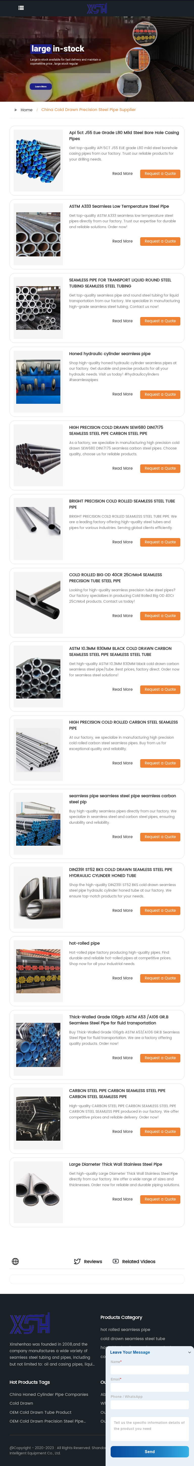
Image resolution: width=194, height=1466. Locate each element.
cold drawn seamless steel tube (133, 1339)
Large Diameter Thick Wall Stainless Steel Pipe (115, 1164)
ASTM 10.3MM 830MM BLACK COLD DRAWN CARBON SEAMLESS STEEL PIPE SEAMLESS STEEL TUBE (120, 651)
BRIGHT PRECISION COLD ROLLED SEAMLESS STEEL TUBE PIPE (122, 504)
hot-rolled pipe (84, 943)
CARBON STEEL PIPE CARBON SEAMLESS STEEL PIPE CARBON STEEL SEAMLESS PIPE (117, 1093)
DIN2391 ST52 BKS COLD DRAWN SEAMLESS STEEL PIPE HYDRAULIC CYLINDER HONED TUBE (120, 872)
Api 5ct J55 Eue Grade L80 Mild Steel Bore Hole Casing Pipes (124, 135)
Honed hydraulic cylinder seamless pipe (110, 354)
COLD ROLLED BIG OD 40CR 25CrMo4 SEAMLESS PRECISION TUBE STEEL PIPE (115, 578)
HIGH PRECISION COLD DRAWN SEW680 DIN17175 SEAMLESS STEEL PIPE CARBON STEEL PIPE (116, 430)
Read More (122, 174)
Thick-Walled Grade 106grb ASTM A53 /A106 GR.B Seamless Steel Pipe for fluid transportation (118, 1020)
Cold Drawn (21, 1403)
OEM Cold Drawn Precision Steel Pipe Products (46, 1421)
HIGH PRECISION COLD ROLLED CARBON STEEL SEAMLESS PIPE (123, 725)
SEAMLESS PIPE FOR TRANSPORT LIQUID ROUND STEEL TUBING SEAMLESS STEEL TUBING (120, 283)
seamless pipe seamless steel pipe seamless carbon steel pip (122, 799)
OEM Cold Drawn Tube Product (40, 1412)
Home (27, 110)
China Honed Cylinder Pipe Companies (49, 1395)
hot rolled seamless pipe (125, 1330)
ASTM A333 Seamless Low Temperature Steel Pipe (119, 206)
